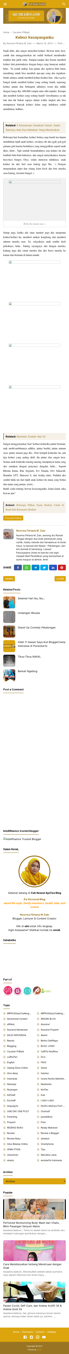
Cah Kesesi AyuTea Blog (46, 892)
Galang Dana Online (17, 1067)
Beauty (10, 1040)
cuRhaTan (12, 1056)
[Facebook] (18, 567)
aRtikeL (11, 1024)
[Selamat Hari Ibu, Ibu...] (9, 602)
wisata (10, 1160)
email (56, 930)
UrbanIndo (12, 1154)
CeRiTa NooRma (49, 1051)
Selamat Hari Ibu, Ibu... (31, 598)
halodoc (45, 1073)
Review (11, 1133)
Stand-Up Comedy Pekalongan (37, 627)
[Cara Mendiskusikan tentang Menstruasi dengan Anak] (34, 1260)
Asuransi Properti (50, 1029)
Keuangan (12, 1089)
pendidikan (46, 1116)
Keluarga (11, 1084)
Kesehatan (46, 1084)
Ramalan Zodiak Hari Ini (31, 436)
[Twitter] (27, 567)
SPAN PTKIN (13, 1149)
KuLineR (11, 1100)
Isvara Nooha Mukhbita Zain (53, 1078)
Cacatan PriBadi (14, 518)
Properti (11, 1122)
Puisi (43, 1122)
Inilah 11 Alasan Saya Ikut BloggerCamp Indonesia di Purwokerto (41, 643)
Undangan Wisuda (29, 612)
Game (44, 1067)
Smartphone (47, 1144)
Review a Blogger (50, 1133)
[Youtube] (44, 1337)
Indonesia (12, 1078)
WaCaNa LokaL (49, 1154)
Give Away (12, 1073)
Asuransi (45, 1024)
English (10, 1062)
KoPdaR (11, 1095)
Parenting (12, 1116)
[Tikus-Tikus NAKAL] (9, 661)
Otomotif (45, 1111)
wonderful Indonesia (51, 1160)
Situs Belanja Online (17, 1144)
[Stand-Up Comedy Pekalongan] (9, 632)
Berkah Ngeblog (27, 671)
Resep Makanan (49, 1127)
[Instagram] (38, 1337)
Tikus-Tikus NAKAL (29, 656)
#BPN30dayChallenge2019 (53, 1013)
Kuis (43, 1095)
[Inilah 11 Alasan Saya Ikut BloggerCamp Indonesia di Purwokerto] (9, 646)
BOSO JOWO (48, 1046)
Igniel (39, 1349)
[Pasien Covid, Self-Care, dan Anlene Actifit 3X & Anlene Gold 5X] (34, 1301)
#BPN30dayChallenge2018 (19, 1013)
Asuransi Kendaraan (17, 1029)
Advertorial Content (17, 1018)
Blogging (11, 1046)
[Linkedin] (53, 567)
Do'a (43, 1056)
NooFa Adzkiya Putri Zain (53, 1105)
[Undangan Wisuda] (9, 617)
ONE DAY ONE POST (18, 1111)
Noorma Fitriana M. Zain (30, 530)
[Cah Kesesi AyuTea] (34, 3)
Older (60, 578)
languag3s (12, 1105)
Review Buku (14, 1138)
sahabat (45, 1138)
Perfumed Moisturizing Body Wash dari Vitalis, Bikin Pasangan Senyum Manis (31, 1224)
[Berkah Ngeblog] (9, 675)
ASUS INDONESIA (16, 1035)
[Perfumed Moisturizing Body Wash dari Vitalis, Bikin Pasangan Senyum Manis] (34, 1218)
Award (44, 1035)
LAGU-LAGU (47, 1100)
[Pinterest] (62, 567)
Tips (43, 1149)
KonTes (44, 1089)
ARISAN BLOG (48, 1018)
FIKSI (43, 1062)
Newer (9, 578)
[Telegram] (35, 567)
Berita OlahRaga (49, 1040)
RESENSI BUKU (15, 1127)
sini (27, 926)
